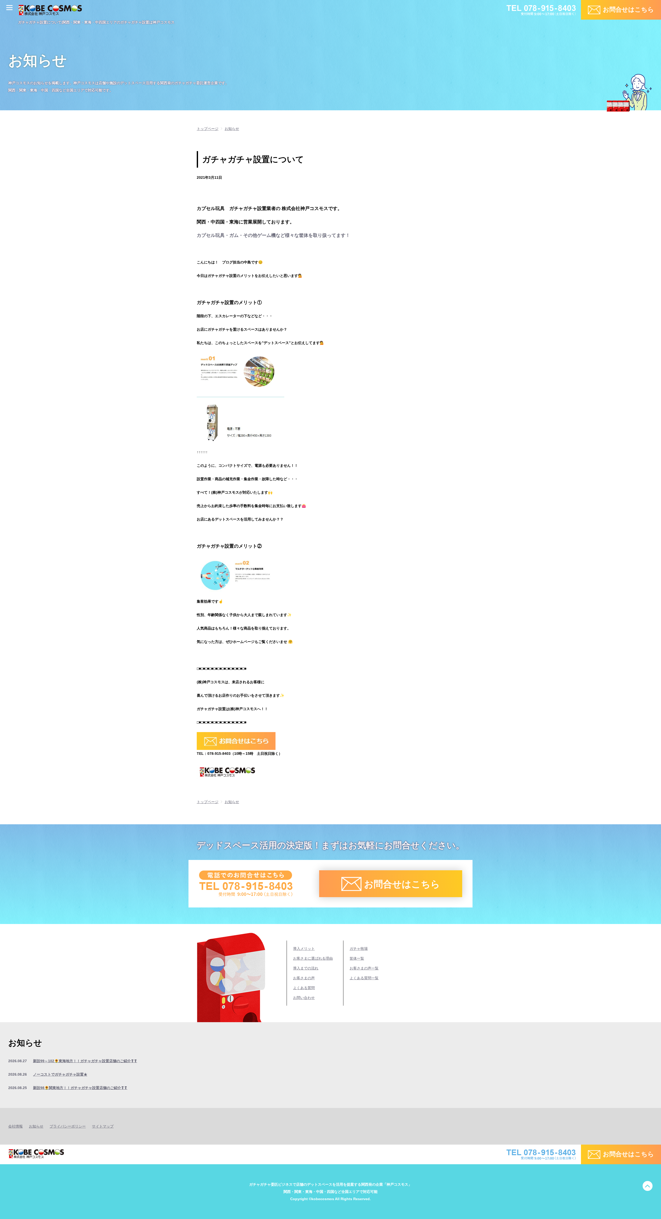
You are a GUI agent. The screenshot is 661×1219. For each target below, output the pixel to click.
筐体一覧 (357, 958)
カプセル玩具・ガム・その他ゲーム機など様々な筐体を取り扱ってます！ (273, 235)
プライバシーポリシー (68, 1126)
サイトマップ (103, 1126)
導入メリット (304, 948)
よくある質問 (304, 988)
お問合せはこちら (628, 9)
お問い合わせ (304, 997)
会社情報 (15, 1126)
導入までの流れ (305, 968)
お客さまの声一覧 (364, 968)
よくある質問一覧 (364, 978)
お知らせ (36, 1126)
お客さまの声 (304, 978)
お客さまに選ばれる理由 (313, 958)
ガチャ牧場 (359, 948)
